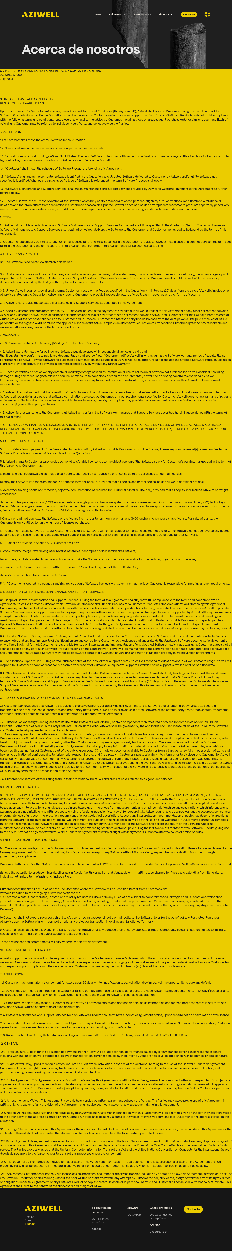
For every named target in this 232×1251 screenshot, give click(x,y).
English (29, 1217)
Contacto (189, 14)
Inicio (98, 14)
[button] (118, 14)
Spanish (30, 1224)
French (29, 1220)
